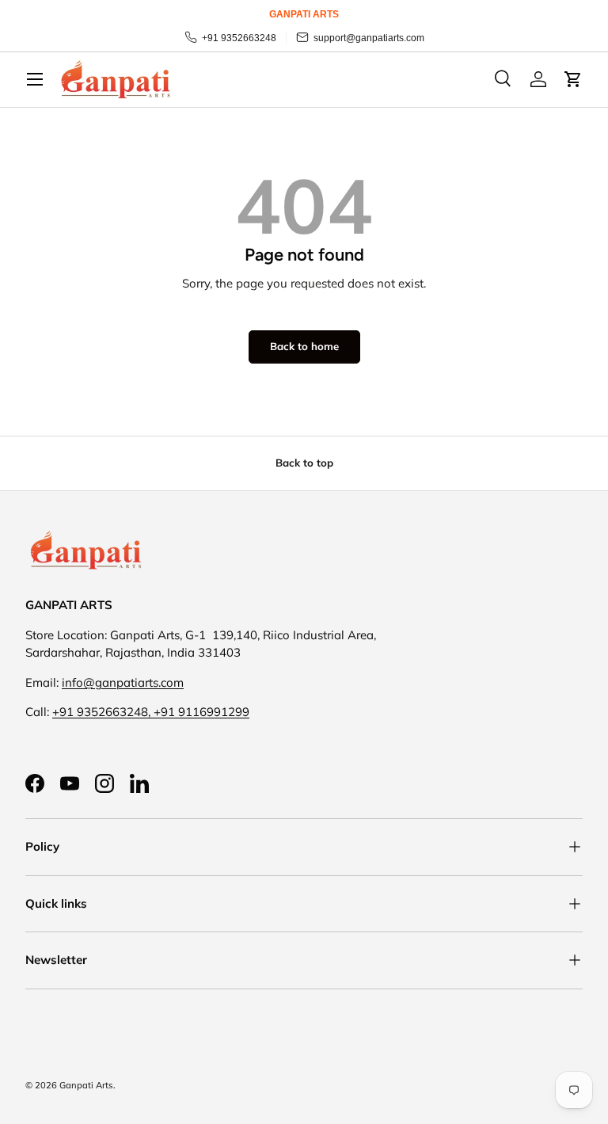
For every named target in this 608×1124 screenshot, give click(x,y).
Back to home (304, 346)
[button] (573, 79)
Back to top (304, 462)
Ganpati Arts (86, 1085)
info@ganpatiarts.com (123, 682)
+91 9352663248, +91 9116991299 (150, 711)
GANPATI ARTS (304, 14)
